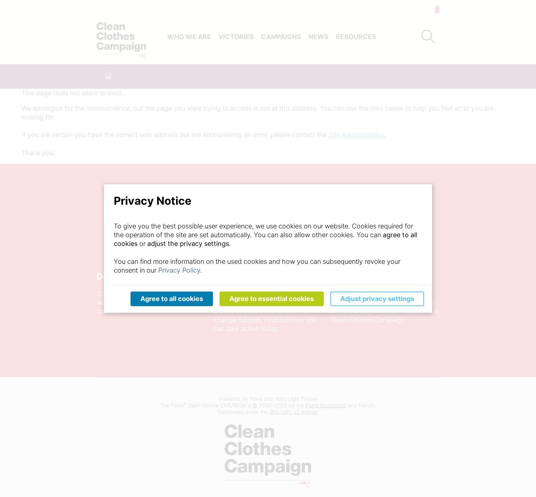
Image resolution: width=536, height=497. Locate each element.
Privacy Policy (179, 270)
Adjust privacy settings (377, 299)
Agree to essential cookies (271, 299)
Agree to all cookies (171, 299)
